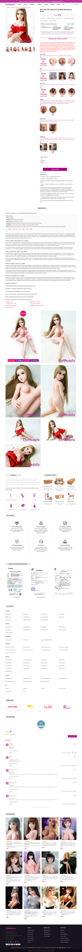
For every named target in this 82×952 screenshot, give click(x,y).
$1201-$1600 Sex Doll (10, 681)
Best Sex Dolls (61, 614)
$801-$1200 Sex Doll (63, 678)
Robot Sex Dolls (62, 627)
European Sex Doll (62, 629)
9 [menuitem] (46, 807)
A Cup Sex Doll (44, 660)
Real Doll (25, 688)
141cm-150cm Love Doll (28, 650)
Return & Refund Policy (65, 940)
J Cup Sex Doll (61, 665)
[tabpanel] (41, 775)
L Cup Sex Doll (26, 668)
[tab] (8, 740)
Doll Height (46, 4)
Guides (24, 691)
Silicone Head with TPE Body (46, 639)
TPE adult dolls (16, 248)
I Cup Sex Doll (43, 665)
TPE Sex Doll (25, 639)
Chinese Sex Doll (26, 629)
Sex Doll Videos (47, 934)
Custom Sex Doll (62, 688)
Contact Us (63, 932)
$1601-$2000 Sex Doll (27, 681)
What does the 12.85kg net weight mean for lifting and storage (18, 288)
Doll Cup (52, 4)
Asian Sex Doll (8, 629)
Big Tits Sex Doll (9, 660)
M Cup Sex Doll (44, 668)
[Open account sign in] (74, 4)
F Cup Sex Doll (62, 662)
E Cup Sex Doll (44, 662)
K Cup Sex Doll (8, 668)
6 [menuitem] (42, 807)
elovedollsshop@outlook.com (56, 1)
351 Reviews (13, 734)
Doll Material (32, 4)
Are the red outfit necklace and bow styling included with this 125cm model (21, 294)
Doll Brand (39, 4)
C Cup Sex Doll (8, 662)
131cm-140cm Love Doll (10, 650)
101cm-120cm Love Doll (45, 647)
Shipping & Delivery (64, 942)
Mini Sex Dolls (30, 932)
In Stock (29, 942)
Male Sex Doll (61, 617)
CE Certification (16, 597)
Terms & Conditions (64, 938)
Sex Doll (7, 688)
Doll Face (25, 4)
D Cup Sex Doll (26, 662)
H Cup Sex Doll (26, 665)
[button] (11, 752)
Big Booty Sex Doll (26, 619)
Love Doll (8, 7)
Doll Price (59, 4)
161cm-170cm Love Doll (63, 650)
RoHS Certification (41, 597)
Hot (63, 4)
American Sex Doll (44, 629)
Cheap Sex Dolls (9, 678)
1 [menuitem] (35, 807)
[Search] (71, 4)
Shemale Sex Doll (44, 617)
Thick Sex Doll (8, 619)
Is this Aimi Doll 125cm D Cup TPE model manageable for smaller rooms (20, 285)
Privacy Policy (63, 936)
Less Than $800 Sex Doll (46, 678)
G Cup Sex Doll (8, 665)
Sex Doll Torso (44, 614)
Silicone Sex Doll (9, 639)
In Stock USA (8, 691)
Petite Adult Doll (26, 617)
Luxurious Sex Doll (26, 678)
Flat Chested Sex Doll (27, 660)
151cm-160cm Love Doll (45, 650)
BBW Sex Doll (8, 617)
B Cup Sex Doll (62, 660)
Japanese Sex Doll (26, 627)
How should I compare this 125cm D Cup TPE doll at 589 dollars (19, 299)
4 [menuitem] (39, 807)
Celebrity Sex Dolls (9, 632)
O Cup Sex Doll (8, 671)
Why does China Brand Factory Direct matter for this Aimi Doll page (19, 296)
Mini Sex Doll (25, 614)
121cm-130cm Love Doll (63, 647)
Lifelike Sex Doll (9, 614)
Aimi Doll (12, 217)
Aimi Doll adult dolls (36, 247)
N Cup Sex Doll (62, 668)
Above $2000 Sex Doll (45, 681)
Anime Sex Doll (8, 627)
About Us (62, 930)
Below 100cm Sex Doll (10, 647)
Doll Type (19, 4)
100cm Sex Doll (26, 647)
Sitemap (52, 950)
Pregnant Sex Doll (44, 619)
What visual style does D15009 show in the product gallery (18, 291)
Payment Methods (64, 934)
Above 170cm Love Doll (10, 652)
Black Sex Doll (43, 627)
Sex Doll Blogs (47, 936)
